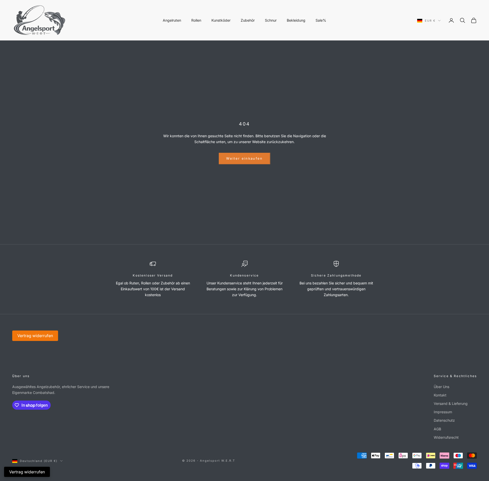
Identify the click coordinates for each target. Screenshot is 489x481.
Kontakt (440, 395)
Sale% (321, 20)
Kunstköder (220, 20)
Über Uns (441, 386)
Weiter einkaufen (244, 158)
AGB (437, 429)
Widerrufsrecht (446, 437)
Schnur (271, 20)
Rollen (196, 20)
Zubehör (248, 20)
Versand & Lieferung (451, 403)
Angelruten (172, 20)
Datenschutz (444, 420)
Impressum (443, 412)
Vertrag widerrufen (35, 335)
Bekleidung (296, 20)
